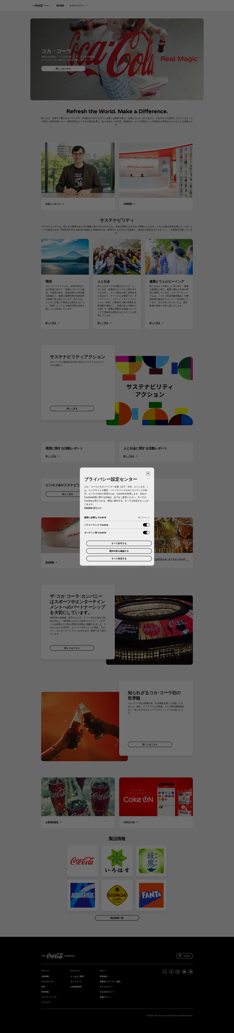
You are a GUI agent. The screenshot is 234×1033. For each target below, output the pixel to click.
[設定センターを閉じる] (148, 473)
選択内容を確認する (119, 551)
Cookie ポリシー (93, 507)
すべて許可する (119, 543)
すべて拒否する (119, 558)
